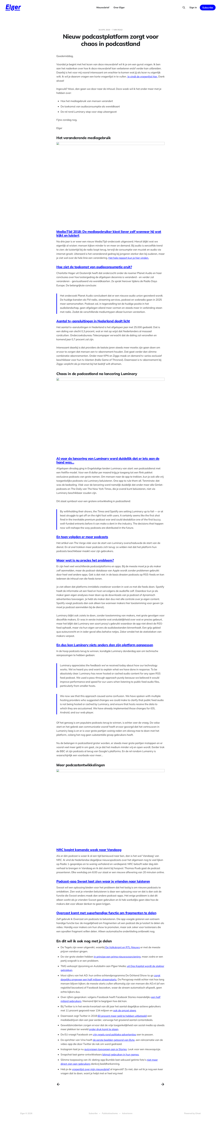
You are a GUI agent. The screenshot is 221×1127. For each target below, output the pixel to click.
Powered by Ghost (192, 1113)
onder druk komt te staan (103, 1029)
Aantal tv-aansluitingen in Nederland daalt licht (93, 321)
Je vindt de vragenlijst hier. (142, 76)
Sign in (193, 7)
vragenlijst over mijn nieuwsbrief (91, 1069)
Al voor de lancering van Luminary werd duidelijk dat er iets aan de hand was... (107, 460)
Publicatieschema (110, 1113)
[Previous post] (58, 1084)
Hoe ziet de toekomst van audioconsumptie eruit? (94, 267)
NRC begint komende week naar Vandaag (88, 850)
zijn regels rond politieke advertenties (114, 1034)
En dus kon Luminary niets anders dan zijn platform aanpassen (104, 645)
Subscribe (207, 7)
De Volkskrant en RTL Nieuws (122, 947)
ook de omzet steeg (124, 1010)
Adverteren (127, 1113)
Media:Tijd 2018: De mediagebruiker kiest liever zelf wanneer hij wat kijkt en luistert (108, 233)
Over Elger (119, 7)
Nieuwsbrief (102, 7)
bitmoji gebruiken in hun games (120, 1054)
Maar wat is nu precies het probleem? (85, 560)
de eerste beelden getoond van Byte (114, 1039)
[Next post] (163, 1084)
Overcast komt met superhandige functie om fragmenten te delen (106, 913)
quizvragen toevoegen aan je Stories (105, 1049)
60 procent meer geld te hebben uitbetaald (122, 1015)
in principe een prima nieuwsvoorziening (117, 956)
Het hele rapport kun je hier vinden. (128, 257)
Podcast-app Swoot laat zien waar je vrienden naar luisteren (103, 881)
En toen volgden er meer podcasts (82, 537)
